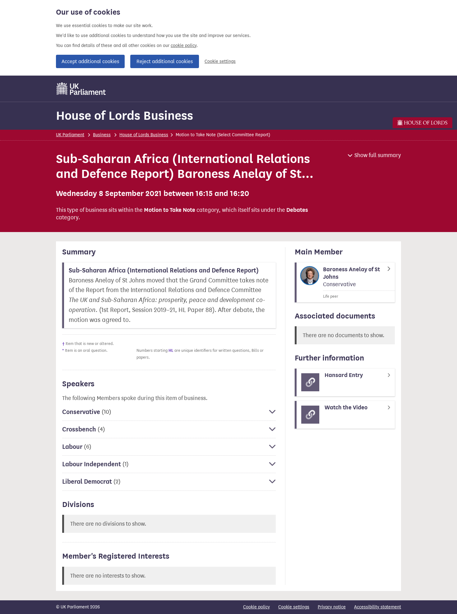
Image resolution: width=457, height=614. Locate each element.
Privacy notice (332, 607)
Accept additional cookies (90, 61)
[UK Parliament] (81, 88)
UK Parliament (70, 134)
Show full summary (377, 155)
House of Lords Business (124, 115)
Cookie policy (256, 607)
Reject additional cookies (164, 61)
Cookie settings (220, 61)
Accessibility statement (377, 607)
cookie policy (183, 45)
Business (102, 134)
